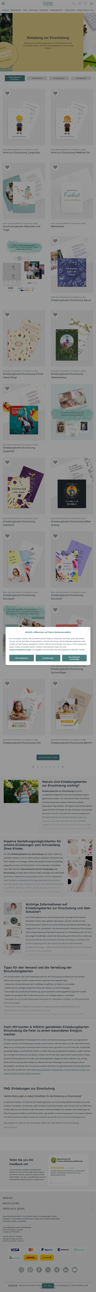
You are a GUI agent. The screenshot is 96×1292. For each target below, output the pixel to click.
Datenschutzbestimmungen (20, 650)
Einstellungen (48, 658)
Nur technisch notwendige (74, 658)
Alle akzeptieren (21, 658)
